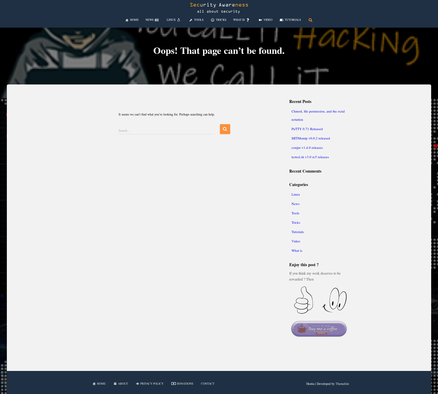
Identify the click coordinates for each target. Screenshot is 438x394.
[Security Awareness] (219, 8)
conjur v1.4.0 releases (307, 147)
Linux (296, 194)
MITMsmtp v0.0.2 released (311, 138)
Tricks (296, 222)
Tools (295, 213)
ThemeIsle (342, 383)
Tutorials (298, 231)
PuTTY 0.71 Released (307, 128)
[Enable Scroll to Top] (429, 385)
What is (297, 250)
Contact (207, 383)
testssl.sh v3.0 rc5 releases (310, 157)
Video (296, 241)
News (296, 203)
